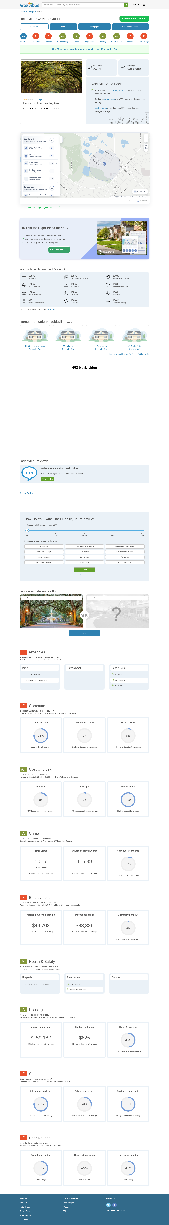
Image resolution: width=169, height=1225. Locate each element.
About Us (23, 1203)
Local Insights (68, 1203)
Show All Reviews (27, 493)
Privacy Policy (25, 1215)
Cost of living (101, 108)
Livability (134, 5)
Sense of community (125, 562)
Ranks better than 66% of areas (36, 108)
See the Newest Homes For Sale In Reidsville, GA (129, 354)
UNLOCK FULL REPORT (135, 19)
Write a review (47, 479)
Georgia (31, 12)
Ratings (39, 100)
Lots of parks (84, 552)
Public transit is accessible (84, 546)
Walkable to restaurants (124, 552)
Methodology (25, 1207)
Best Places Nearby (130, 27)
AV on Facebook (114, 1205)
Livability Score (117, 90)
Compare (84, 633)
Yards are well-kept (44, 552)
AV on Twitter (108, 1205)
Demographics (95, 27)
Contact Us (24, 1219)
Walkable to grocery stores (124, 546)
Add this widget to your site (40, 208)
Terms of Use (25, 1211)
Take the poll (51, 309)
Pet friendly (125, 557)
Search (22, 12)
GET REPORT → (59, 249)
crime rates (109, 99)
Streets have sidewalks (44, 562)
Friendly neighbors (44, 557)
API (64, 1211)
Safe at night (84, 557)
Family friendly (44, 546)
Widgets (66, 1207)
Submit (84, 570)
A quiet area (84, 562)
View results (84, 575)
